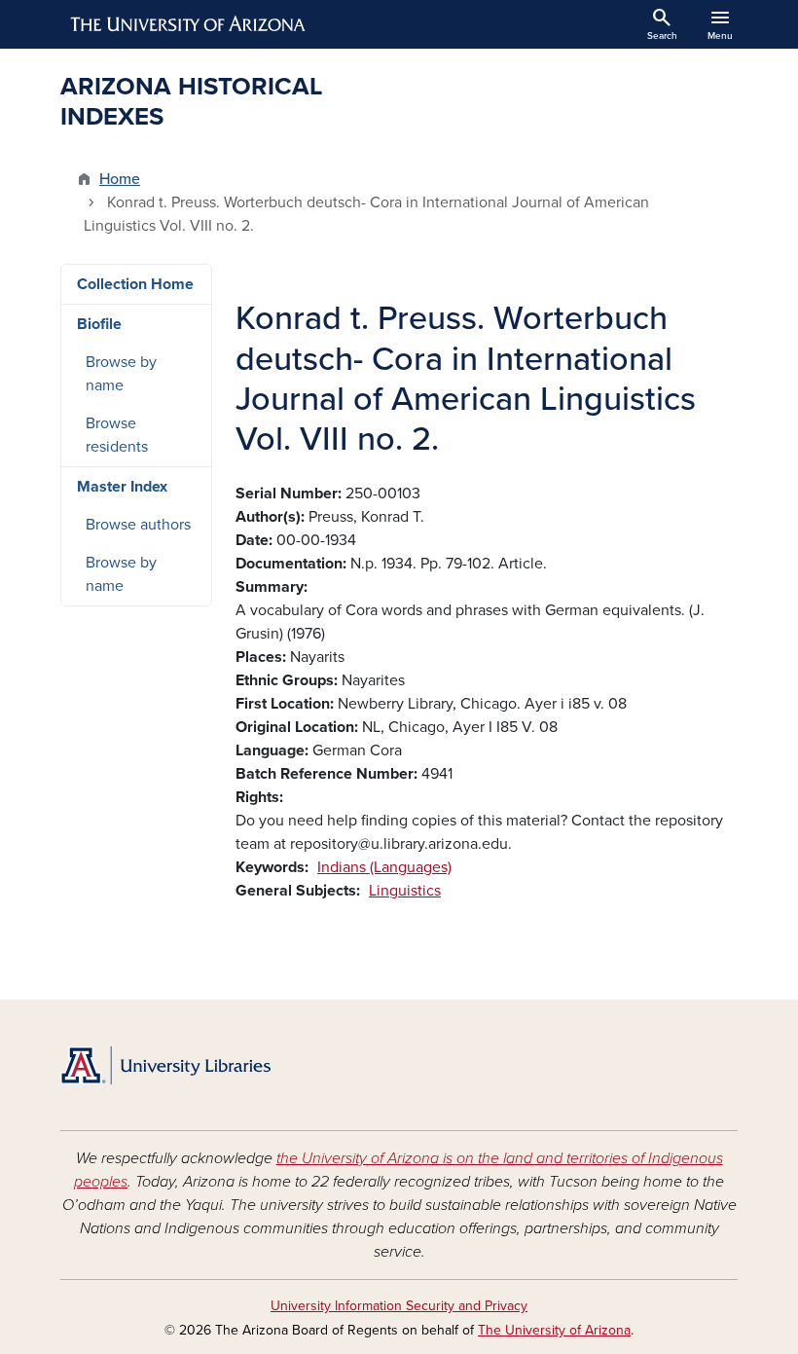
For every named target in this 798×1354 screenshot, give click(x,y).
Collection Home (135, 284)
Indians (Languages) (384, 867)
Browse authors (138, 524)
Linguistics (405, 890)
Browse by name (121, 373)
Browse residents (117, 435)
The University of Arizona (554, 1330)
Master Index (122, 486)
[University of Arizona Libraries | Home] (165, 1065)
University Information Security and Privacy (399, 1306)
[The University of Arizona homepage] (189, 24)
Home (119, 179)
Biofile (99, 324)
